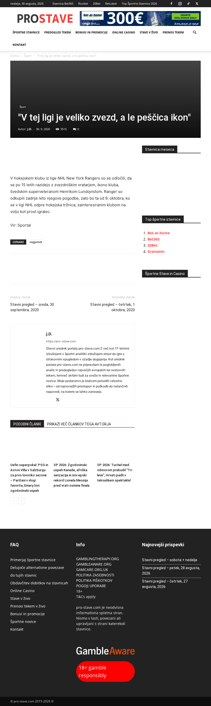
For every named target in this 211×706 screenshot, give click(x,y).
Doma (14, 55)
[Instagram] (180, 3)
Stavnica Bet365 (62, 3)
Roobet (83, 3)
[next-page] (22, 501)
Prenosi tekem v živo (27, 606)
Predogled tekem (57, 32)
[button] (194, 32)
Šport (28, 55)
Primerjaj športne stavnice (33, 559)
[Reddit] (50, 400)
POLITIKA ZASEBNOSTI (95, 575)
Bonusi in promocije (91, 32)
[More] (51, 151)
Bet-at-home (158, 232)
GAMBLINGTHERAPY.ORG (97, 558)
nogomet (36, 242)
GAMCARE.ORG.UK (92, 569)
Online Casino (123, 32)
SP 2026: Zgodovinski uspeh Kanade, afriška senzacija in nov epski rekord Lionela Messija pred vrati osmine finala (71, 475)
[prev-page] (13, 501)
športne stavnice (26, 32)
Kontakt (19, 45)
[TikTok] (188, 3)
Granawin (155, 251)
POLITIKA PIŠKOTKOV (94, 580)
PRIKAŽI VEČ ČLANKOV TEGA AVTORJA (79, 424)
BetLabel (111, 3)
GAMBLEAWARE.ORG (94, 564)
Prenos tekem (173, 32)
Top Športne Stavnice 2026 (139, 3)
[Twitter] (197, 3)
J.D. (29, 129)
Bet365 (153, 239)
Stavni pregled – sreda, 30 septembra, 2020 (32, 307)
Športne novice (23, 621)
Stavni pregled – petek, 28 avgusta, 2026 (171, 570)
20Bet (96, 3)
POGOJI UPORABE (91, 585)
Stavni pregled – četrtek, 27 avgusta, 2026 (165, 584)
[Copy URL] (39, 151)
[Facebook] (171, 3)
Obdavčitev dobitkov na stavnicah (39, 582)
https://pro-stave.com (61, 341)
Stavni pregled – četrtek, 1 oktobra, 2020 (112, 307)
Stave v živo (149, 32)
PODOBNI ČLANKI (27, 424)
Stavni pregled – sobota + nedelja (169, 560)
